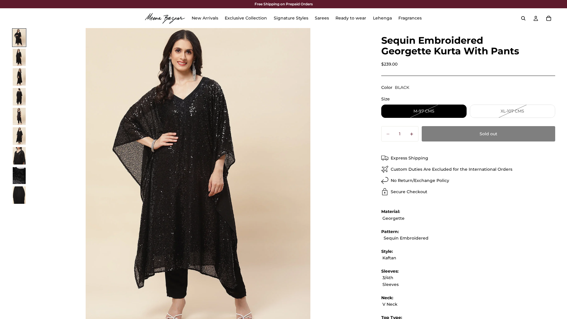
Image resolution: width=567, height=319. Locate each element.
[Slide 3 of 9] (19, 77)
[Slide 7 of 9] (19, 156)
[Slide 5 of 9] (19, 116)
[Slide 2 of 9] (19, 57)
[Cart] (548, 18)
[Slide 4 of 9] (19, 96)
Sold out (488, 133)
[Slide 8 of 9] (19, 175)
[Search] (523, 18)
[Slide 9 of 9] (19, 195)
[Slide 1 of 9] (19, 37)
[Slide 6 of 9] (19, 136)
